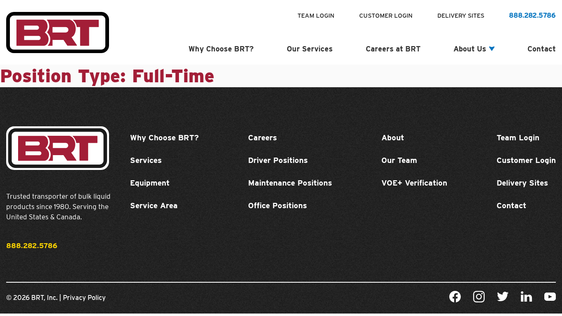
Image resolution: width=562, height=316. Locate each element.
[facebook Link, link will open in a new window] (455, 298)
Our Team (399, 160)
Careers (262, 137)
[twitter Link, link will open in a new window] (503, 298)
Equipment (150, 183)
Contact (541, 48)
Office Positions (277, 205)
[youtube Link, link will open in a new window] (550, 298)
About (392, 137)
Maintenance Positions (290, 183)
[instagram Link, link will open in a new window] (479, 298)
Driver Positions (278, 160)
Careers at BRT (393, 48)
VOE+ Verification (414, 183)
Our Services (310, 48)
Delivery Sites (460, 15)
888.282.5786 (532, 15)
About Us (469, 48)
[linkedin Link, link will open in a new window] (526, 297)
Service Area (154, 205)
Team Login (315, 15)
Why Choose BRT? (221, 48)
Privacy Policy (84, 298)
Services (146, 160)
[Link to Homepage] (57, 50)
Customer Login (386, 15)
